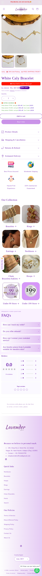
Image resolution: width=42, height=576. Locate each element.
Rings (29, 226)
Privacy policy (33, 570)
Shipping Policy (9, 524)
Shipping (12, 90)
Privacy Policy (8, 529)
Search (6, 503)
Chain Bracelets (9, 494)
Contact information (32, 573)
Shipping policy (21, 573)
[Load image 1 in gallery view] (8, 61)
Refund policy (24, 570)
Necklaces (29, 251)
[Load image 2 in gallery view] (21, 61)
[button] (4, 9)
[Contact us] (37, 570)
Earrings (10, 251)
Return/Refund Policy (11, 520)
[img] (9, 369)
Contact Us (7, 533)
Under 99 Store (10, 303)
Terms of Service (9, 515)
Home (6, 498)
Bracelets (10, 226)
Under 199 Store (29, 303)
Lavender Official (13, 570)
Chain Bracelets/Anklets (10, 277)
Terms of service (10, 573)
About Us (7, 538)
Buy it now (21, 122)
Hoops (29, 276)
